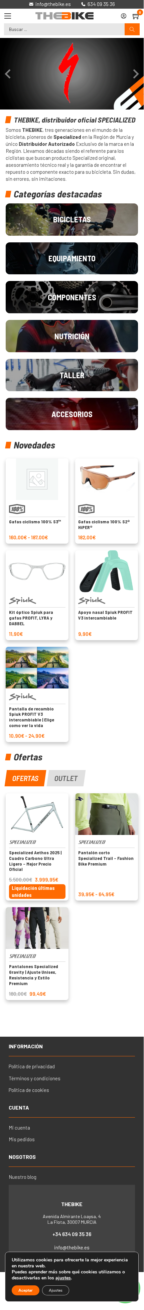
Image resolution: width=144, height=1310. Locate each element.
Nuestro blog (22, 1177)
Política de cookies (29, 1090)
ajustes (63, 1278)
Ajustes (55, 1290)
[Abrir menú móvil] (7, 16)
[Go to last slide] (8, 74)
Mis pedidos (22, 1139)
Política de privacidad (32, 1066)
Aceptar (25, 1290)
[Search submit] (132, 29)
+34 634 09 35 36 (71, 1234)
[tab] (25, 778)
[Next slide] (135, 74)
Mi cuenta (19, 1128)
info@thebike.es (72, 1247)
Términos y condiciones (34, 1078)
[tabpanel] (72, 896)
